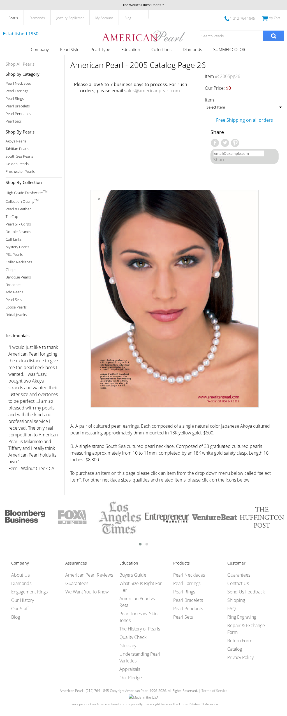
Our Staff (20, 609)
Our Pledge (130, 677)
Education (130, 49)
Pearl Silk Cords (18, 224)
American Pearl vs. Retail (137, 601)
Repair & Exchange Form (246, 628)
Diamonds (37, 17)
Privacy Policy (240, 657)
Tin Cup (12, 216)
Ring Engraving (241, 617)
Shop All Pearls (20, 64)
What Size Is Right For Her (140, 586)
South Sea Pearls (19, 156)
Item (209, 100)
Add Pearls (14, 292)
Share (219, 159)
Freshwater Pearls (20, 171)
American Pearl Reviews (89, 575)
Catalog (234, 649)
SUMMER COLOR (229, 49)
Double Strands (18, 231)
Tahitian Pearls (17, 148)
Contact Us (238, 583)
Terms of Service (215, 690)
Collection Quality (22, 201)
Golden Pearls (17, 164)
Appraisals (129, 669)
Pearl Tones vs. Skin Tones (138, 617)
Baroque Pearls (18, 277)
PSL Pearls (14, 254)
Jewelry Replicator (70, 17)
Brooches (13, 284)
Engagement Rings (29, 592)
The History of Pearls (139, 629)
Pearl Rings (15, 98)
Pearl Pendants (18, 113)
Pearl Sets (14, 121)
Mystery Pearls (17, 247)
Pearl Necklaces (18, 83)
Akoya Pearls (16, 141)
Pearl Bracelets (18, 106)
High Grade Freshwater (26, 192)
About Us (20, 575)
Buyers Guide (132, 575)
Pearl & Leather (18, 209)
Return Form (239, 640)
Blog (127, 17)
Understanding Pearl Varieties (139, 657)
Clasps (11, 269)
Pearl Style (69, 49)
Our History (22, 600)
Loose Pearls (16, 307)
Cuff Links (14, 239)
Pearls (13, 17)
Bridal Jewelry (16, 314)
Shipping (236, 600)
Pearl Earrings (17, 91)
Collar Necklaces (19, 262)
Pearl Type (100, 49)
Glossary (127, 646)
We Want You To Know (87, 592)
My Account (104, 17)
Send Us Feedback (246, 592)
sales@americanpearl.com (152, 91)
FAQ (231, 609)
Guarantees (76, 583)
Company (40, 49)
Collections (161, 49)
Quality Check (133, 637)
